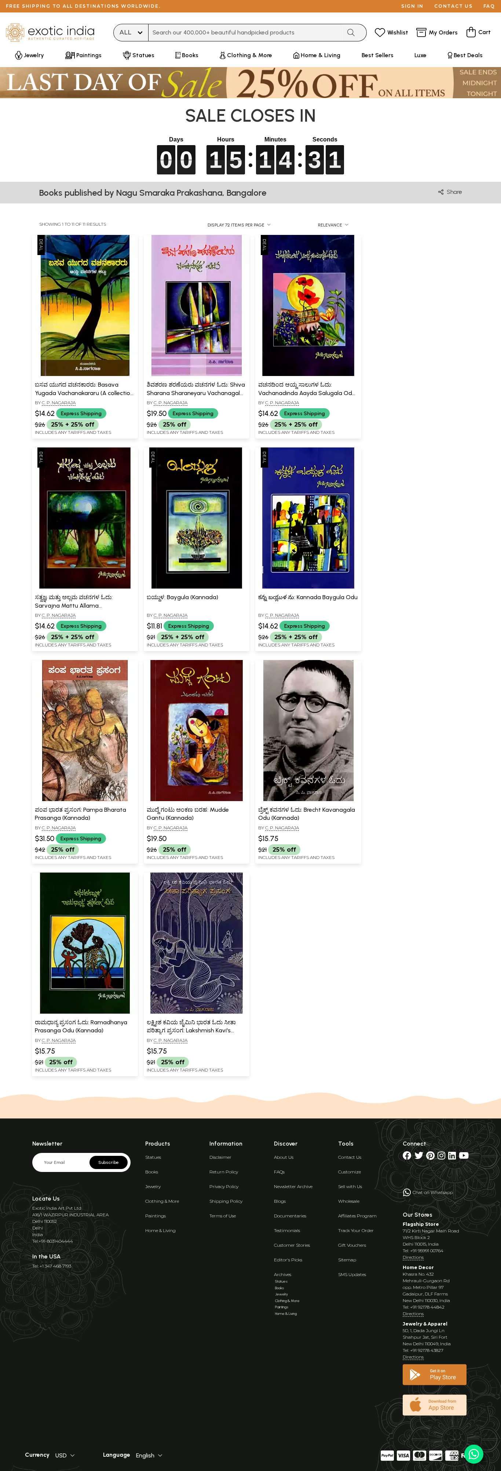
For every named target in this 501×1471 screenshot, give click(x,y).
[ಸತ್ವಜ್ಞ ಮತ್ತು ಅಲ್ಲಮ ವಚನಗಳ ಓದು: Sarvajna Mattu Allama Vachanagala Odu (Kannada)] (85, 587)
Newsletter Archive (293, 1186)
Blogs (280, 1201)
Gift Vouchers (352, 1245)
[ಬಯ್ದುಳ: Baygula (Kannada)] (197, 587)
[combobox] (245, 32)
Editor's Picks (288, 1259)
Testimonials (287, 1230)
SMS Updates (352, 1274)
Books (151, 1172)
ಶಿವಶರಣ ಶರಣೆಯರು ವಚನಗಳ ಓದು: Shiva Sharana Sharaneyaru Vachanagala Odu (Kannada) (196, 393)
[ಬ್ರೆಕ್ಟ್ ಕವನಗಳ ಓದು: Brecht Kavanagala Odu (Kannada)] (308, 799)
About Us (283, 1157)
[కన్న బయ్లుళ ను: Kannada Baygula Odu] (308, 587)
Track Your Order (356, 1230)
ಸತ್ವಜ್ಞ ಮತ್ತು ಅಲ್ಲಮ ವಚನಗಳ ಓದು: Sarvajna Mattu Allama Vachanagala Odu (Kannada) (74, 605)
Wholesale (348, 1201)
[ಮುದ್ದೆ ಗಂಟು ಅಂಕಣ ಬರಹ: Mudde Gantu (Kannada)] (197, 799)
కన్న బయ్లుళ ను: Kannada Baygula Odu (308, 597)
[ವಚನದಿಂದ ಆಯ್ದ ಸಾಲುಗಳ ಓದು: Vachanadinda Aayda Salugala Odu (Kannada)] (308, 374)
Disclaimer (220, 1157)
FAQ (489, 6)
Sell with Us (350, 1186)
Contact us (453, 6)
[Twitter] (418, 1157)
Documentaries (290, 1216)
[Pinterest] (430, 1157)
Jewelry (153, 1186)
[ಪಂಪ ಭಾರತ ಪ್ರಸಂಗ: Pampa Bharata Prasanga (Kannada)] (85, 799)
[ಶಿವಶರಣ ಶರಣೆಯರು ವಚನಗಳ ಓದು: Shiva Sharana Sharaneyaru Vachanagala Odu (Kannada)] (197, 374)
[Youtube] (464, 1157)
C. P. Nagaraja (59, 402)
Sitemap (347, 1259)
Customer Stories (292, 1245)
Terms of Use (222, 1216)
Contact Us (349, 1157)
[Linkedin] (452, 1157)
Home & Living (160, 1230)
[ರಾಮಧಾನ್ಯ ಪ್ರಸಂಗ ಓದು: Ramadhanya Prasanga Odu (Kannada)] (85, 1012)
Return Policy (223, 1172)
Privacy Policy (223, 1186)
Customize (349, 1172)
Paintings (155, 1216)
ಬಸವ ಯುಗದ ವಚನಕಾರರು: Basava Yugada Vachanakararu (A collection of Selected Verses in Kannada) (84, 393)
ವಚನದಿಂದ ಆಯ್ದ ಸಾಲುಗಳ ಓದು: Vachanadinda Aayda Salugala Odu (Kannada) (306, 393)
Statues (153, 1157)
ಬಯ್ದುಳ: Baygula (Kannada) (182, 597)
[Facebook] (407, 1157)
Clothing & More (162, 1201)
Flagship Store (421, 1224)
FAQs (279, 1172)
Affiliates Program (357, 1216)
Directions (413, 1257)
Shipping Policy (225, 1201)
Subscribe (108, 1162)
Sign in (412, 6)
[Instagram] (441, 1157)
